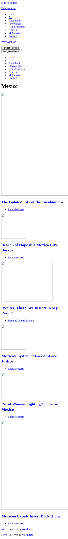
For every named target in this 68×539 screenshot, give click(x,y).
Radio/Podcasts (17, 26)
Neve (4, 529)
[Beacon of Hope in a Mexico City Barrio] (13, 237)
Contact (13, 36)
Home (12, 14)
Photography (15, 23)
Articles (13, 30)
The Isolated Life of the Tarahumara (32, 202)
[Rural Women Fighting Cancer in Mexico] (13, 396)
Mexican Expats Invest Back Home (31, 516)
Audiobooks (15, 20)
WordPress (27, 529)
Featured (12, 320)
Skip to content (9, 2)
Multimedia (14, 33)
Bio (10, 17)
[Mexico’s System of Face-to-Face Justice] (13, 348)
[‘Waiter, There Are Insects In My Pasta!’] (26, 300)
